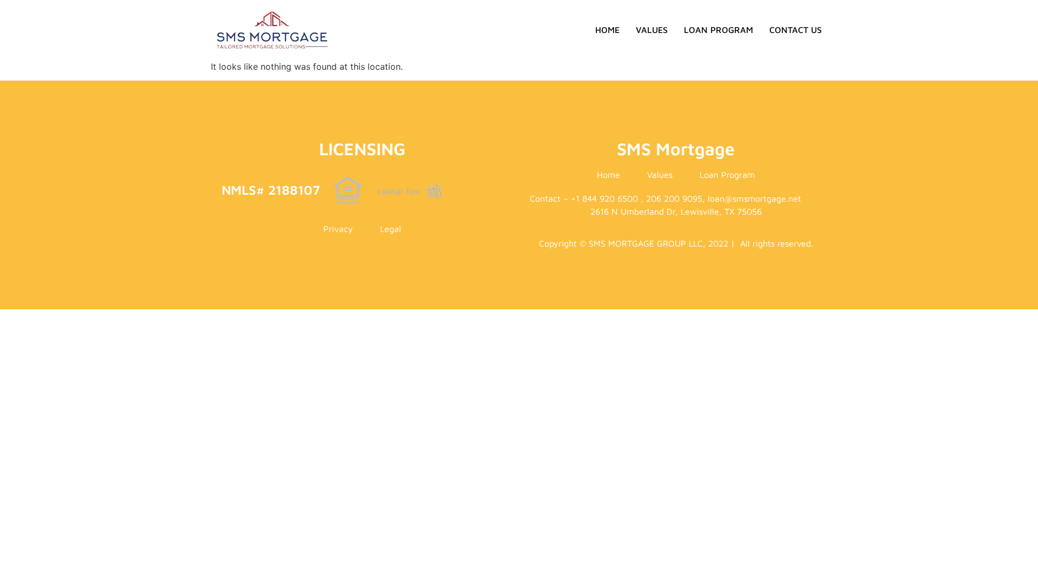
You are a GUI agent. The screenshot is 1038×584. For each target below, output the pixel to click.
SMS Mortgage (676, 148)
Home (607, 30)
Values (652, 30)
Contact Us (795, 30)
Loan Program (718, 30)
